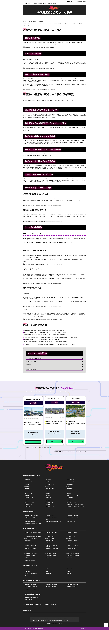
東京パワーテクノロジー (72, 502)
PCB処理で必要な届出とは (72, 515)
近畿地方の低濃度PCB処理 (51, 584)
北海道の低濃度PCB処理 (72, 586)
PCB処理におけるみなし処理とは (52, 548)
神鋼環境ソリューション (30, 497)
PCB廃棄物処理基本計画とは (73, 555)
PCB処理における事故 (31, 369)
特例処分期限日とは (50, 557)
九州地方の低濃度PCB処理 (30, 589)
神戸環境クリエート (50, 484)
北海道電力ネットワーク (51, 500)
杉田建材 (27, 488)
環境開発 (27, 491)
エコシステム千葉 (28, 481)
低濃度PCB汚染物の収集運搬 (31, 517)
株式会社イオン (49, 504)
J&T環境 (27, 484)
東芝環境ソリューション (51, 506)
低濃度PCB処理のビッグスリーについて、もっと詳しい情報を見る (69, 452)
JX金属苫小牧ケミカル (50, 491)
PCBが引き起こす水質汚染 (72, 545)
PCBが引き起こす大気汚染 (30, 548)
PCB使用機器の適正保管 (30, 555)
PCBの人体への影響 (50, 538)
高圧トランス (48, 571)
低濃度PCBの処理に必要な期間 (31, 515)
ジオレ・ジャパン (49, 486)
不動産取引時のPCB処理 (31, 367)
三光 (68, 486)
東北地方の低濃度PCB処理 (51, 586)
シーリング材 (27, 575)
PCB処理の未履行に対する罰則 (31, 538)
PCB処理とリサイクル (71, 536)
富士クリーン (27, 486)
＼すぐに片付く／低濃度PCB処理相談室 (78, 1)
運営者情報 (26, 610)
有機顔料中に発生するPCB (30, 545)
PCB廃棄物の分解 (70, 551)
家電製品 (69, 573)
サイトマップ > (83, 628)
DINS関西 (69, 491)
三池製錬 (48, 493)
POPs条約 (28, 364)
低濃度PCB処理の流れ (28, 512)
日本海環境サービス (29, 504)
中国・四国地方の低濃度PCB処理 (31, 586)
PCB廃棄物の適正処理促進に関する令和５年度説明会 (32, 598)
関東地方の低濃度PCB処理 (30, 584)
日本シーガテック (28, 500)
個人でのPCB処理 (49, 540)
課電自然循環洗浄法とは (30, 560)
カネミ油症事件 (28, 540)
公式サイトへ (32, 442)
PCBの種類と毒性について (72, 543)
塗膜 (47, 569)
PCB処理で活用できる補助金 (73, 517)
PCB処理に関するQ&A (31, 361)
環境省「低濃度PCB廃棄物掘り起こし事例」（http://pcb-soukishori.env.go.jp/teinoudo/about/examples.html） (39, 47)
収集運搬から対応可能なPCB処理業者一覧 (75, 506)
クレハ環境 (48, 479)
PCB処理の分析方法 (50, 515)
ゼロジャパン (48, 497)
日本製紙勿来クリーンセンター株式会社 (75, 504)
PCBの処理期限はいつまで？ (52, 532)
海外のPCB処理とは (71, 521)
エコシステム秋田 (70, 479)
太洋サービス (27, 495)
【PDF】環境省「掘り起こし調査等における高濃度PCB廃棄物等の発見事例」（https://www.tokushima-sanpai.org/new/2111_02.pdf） (42, 205)
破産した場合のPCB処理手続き (73, 553)
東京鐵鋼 (48, 495)
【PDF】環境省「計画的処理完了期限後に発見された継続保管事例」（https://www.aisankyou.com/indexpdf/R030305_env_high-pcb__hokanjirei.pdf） (45, 103)
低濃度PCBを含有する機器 (30, 565)
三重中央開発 (27, 506)
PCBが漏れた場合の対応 (72, 540)
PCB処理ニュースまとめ (72, 532)
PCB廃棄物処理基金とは (51, 555)
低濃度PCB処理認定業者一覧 (30, 476)
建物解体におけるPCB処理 (51, 551)
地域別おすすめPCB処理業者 (30, 580)
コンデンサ (27, 569)
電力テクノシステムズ (29, 502)
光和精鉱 (48, 481)
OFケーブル (69, 569)
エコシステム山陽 (70, 481)
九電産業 (69, 500)
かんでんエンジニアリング (72, 495)
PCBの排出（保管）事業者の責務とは (53, 521)
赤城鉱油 (69, 493)
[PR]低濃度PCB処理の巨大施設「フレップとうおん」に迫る (38, 604)
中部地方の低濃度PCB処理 (72, 584)
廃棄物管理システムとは (30, 557)
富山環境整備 (70, 484)
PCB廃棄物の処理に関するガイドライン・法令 (54, 518)
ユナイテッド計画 (28, 493)
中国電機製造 (70, 497)
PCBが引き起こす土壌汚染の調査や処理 (52, 546)
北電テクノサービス (50, 488)
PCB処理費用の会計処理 (51, 553)
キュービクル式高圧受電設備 (31, 573)
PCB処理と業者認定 (50, 536)
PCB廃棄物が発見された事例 (31, 553)
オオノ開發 (27, 479)
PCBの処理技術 (70, 557)
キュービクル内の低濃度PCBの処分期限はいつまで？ (33, 533)
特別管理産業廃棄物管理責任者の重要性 (33, 536)
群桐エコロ (69, 488)
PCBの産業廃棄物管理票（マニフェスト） (33, 523)
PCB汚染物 (27, 571)
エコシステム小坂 (49, 502)
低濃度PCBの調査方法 (50, 543)
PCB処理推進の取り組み (30, 521)
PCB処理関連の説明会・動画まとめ (32, 594)
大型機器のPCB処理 (71, 548)
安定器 (68, 571)
